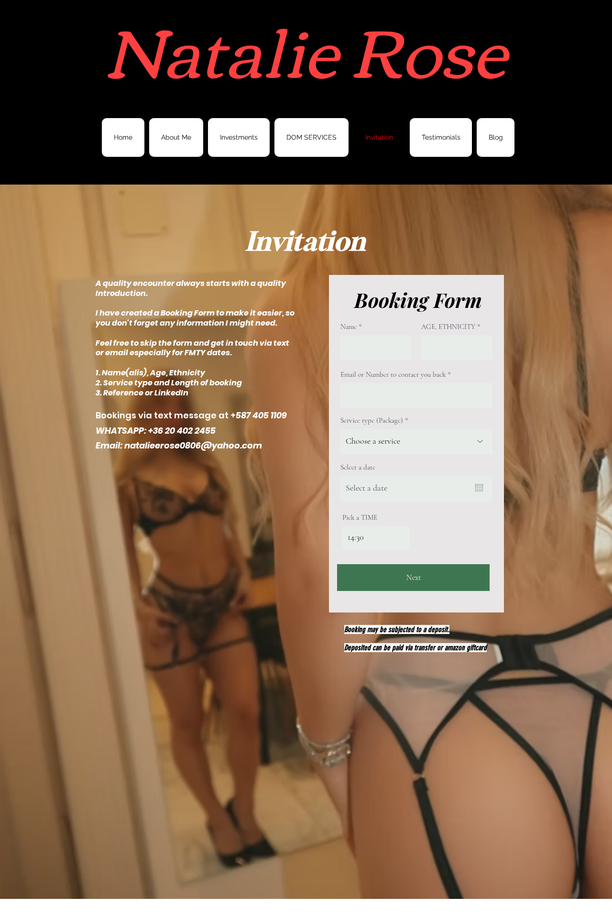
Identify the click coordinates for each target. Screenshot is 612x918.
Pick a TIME (359, 517)
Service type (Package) (371, 420)
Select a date (357, 467)
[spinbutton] (376, 537)
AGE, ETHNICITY (448, 326)
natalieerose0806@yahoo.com (193, 445)
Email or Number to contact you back (393, 374)
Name (349, 326)
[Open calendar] (479, 488)
